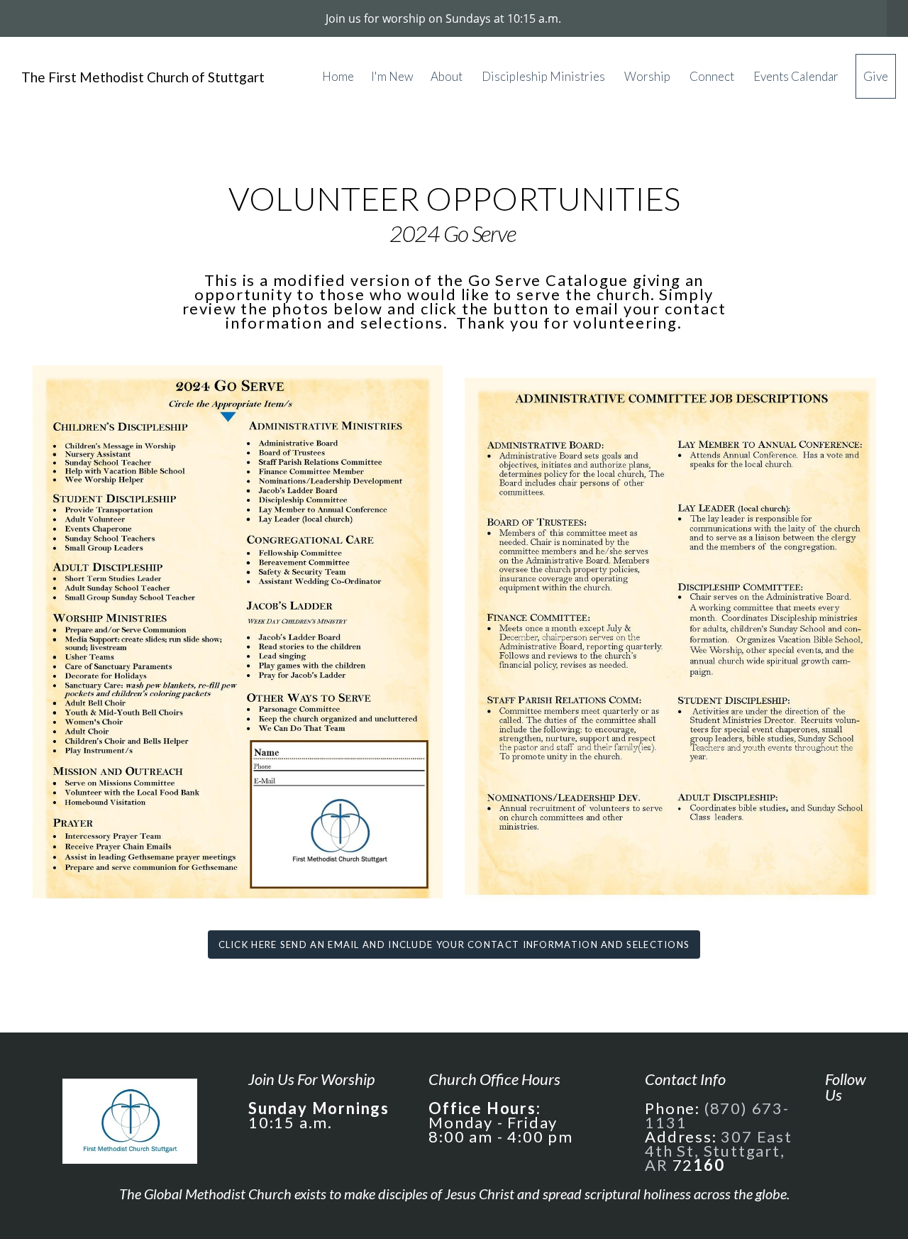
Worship (648, 76)
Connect (713, 76)
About (448, 76)
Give (875, 76)
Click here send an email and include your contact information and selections (454, 944)
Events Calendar (795, 76)
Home (338, 76)
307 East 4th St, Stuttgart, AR (718, 1150)
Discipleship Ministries (544, 76)
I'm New (392, 76)
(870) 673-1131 (717, 1115)
